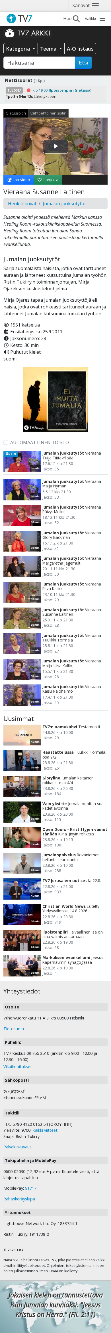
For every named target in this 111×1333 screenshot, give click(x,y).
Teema (49, 48)
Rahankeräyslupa (19, 1199)
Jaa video (21, 179)
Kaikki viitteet (44, 1130)
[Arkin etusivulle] (27, 33)
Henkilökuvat (22, 203)
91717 (30, 1188)
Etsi (83, 62)
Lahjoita (50, 179)
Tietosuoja (13, 1028)
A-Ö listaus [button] (80, 48)
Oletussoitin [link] (16, 113)
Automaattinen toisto (39, 442)
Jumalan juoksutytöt (64, 203)
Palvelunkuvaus (17, 1147)
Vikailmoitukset (17, 1066)
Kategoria (18, 48)
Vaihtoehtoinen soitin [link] (48, 113)
